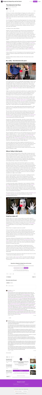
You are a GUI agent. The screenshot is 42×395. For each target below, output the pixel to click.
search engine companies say (11, 98)
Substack (17, 393)
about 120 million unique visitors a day (21, 99)
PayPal (27, 135)
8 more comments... (8, 352)
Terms (22, 389)
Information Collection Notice (20, 373)
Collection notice (26, 389)
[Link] (5, 60)
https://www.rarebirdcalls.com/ (25, 313)
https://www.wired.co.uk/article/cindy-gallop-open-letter (16, 310)
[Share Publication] (32, 1)
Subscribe (35, 1)
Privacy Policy (27, 373)
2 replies (10, 317)
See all (8, 376)
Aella (15, 192)
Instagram (19, 137)
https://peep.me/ (17, 313)
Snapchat (24, 137)
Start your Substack (19, 391)
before (8, 18)
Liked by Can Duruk (11, 291)
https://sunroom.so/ (33, 313)
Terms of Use (25, 372)
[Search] (30, 1)
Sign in (39, 1)
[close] (29, 358)
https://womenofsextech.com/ (26, 294)
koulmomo (9, 320)
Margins (9, 8)
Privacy (20, 389)
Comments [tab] (8, 282)
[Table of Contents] (0, 197)
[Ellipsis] (35, 290)
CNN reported (22, 100)
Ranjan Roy (11, 361)
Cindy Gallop (9, 290)
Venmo (29, 135)
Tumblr (16, 137)
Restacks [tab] (11, 282)
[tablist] (9, 283)
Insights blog (18, 257)
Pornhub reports (15, 87)
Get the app (25, 391)
